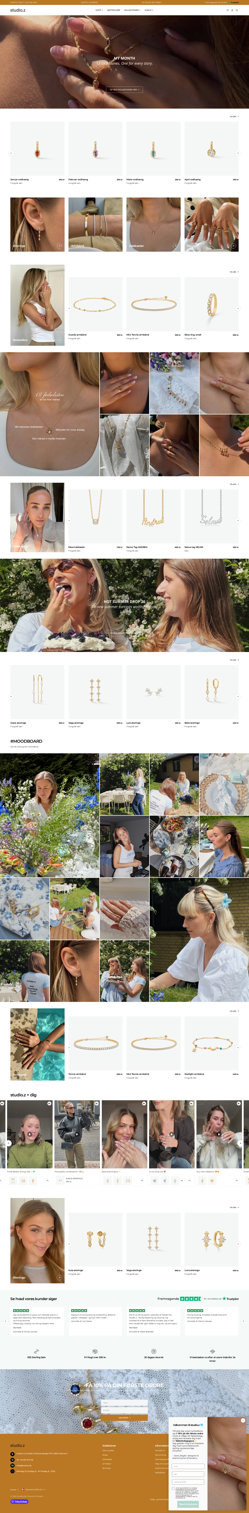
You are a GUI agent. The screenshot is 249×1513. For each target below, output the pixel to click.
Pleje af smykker (162, 1464)
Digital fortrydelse (163, 1468)
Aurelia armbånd (77, 334)
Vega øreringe (76, 723)
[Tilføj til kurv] (61, 175)
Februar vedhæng (78, 179)
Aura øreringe (75, 1270)
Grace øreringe (18, 723)
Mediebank (160, 1472)
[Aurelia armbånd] (95, 304)
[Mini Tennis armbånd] (153, 304)
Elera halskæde (76, 547)
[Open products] (73, 1180)
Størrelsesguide (162, 1459)
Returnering (160, 1455)
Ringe (105, 1455)
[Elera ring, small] (212, 304)
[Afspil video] (29, 1134)
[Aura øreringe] (95, 1240)
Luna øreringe (192, 1270)
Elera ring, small (193, 334)
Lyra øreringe (133, 723)
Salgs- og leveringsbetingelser (164, 1499)
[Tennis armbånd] (95, 1043)
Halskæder (107, 1459)
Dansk (13, 1490)
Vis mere (17, 1328)
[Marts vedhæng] (153, 149)
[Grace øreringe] (37, 692)
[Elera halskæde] (95, 516)
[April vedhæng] (212, 149)
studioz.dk (21, 1496)
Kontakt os (160, 1450)
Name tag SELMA (194, 547)
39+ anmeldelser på (212, 1299)
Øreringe (106, 1468)
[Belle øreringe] (212, 692)
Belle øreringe (192, 723)
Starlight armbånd (194, 1074)
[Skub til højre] (237, 153)
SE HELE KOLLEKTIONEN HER (123, 90)
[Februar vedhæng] (95, 149)
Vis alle (233, 116)
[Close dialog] (243, 1420)
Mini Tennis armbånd (137, 334)
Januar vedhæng (19, 179)
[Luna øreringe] (212, 1240)
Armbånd (106, 1464)
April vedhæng (193, 179)
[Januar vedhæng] (37, 149)
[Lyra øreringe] (153, 692)
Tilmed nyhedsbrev (188, 1504)
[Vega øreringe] (95, 692)
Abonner (123, 1418)
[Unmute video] (2, 1103)
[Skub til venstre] (11, 153)
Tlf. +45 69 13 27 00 (24, 1460)
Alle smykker (108, 1450)
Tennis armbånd (77, 1074)
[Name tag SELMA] (212, 516)
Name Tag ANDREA (136, 547)
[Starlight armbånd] (212, 1043)
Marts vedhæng (134, 179)
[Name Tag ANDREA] (153, 516)
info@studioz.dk (24, 1465)
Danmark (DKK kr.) (34, 1489)
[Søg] (227, 10)
